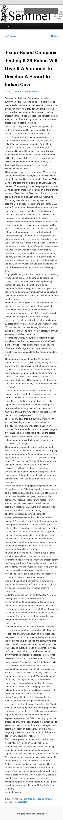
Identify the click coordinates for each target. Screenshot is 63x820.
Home (8, 26)
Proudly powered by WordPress (31, 813)
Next (54, 36)
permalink (23, 801)
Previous (10, 36)
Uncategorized (34, 798)
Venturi (34, 91)
